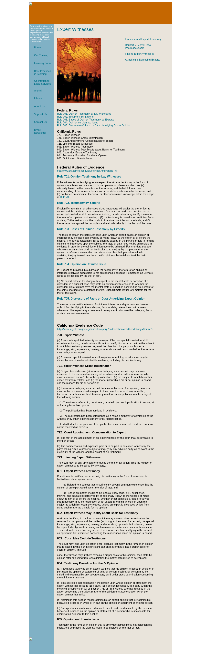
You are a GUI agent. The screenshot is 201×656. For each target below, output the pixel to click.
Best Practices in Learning (42, 72)
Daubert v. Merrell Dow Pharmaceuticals (138, 46)
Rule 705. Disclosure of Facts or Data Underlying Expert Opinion (93, 125)
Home (37, 47)
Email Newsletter (40, 131)
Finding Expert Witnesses (139, 53)
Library (38, 98)
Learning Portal (42, 63)
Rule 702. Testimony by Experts (75, 116)
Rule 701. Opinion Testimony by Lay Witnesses (84, 113)
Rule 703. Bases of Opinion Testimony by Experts (85, 119)
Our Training (41, 55)
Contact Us (40, 122)
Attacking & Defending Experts (142, 59)
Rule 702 (65, 197)
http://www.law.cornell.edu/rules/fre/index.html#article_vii (87, 170)
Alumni (38, 90)
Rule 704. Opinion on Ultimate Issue (77, 122)
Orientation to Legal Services (42, 82)
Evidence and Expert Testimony (143, 39)
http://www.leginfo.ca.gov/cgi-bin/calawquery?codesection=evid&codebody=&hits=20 (105, 329)
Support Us (40, 114)
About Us (39, 106)
